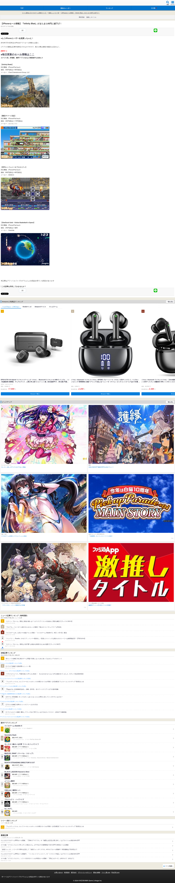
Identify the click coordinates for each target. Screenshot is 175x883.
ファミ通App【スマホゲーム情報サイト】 (34, 13)
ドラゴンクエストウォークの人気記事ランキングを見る (16, 678)
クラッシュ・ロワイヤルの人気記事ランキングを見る (15, 670)
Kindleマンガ (27, 307)
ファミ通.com (105, 872)
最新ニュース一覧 (54, 13)
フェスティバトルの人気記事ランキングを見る (14, 686)
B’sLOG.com (116, 872)
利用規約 (67, 872)
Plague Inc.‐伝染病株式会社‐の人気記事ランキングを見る (16, 693)
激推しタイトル (91, 17)
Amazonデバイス (40, 307)
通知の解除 (96, 872)
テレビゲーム (53, 307)
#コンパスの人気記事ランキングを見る (12, 663)
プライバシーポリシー (85, 872)
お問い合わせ (58, 872)
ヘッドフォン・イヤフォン (10, 307)
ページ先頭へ (169, 866)
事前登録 (81, 17)
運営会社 (74, 872)
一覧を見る (170, 302)
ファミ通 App (7, 3)
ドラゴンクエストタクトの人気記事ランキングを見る (15, 716)
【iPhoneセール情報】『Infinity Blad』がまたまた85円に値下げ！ (80, 13)
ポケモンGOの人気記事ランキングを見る (12, 701)
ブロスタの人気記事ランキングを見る (11, 709)
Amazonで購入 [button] (35, 394)
